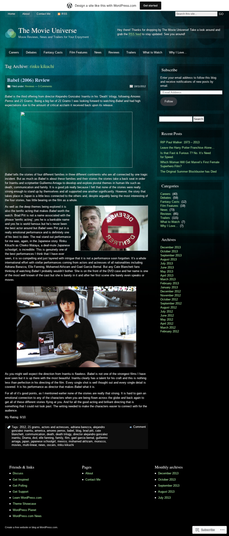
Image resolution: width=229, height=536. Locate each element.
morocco (100, 441)
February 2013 (169, 283)
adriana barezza (81, 427)
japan (25, 441)
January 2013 (169, 287)
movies (16, 445)
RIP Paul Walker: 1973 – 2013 (179, 142)
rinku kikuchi (65, 445)
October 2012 (169, 299)
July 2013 (166, 263)
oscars (51, 445)
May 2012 (166, 319)
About (26, 13)
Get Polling (20, 485)
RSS (64, 13)
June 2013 (167, 267)
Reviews (113, 52)
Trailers (131, 52)
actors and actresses (55, 427)
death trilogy (63, 434)
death (50, 434)
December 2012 (170, 291)
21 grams (34, 427)
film (67, 437)
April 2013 (166, 275)
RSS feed (135, 34)
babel (70, 430)
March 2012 (168, 327)
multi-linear (30, 445)
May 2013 (166, 271)
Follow (169, 101)
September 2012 (171, 303)
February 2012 (169, 331)
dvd (34, 437)
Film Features (78, 52)
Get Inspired (21, 479)
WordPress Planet (24, 510)
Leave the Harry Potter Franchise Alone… (187, 147)
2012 (23, 427)
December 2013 (170, 247)
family (59, 437)
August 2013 (168, 259)
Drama (26, 437)
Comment (139, 426)
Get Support (20, 491)
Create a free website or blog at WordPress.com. (31, 527)
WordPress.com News (27, 516)
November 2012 (170, 295)
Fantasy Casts (53, 52)
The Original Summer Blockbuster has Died (188, 171)
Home (11, 13)
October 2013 (169, 251)
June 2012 (167, 315)
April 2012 (166, 323)
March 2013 (168, 279)
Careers (14, 52)
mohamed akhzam (81, 441)
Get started (150, 5)
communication (35, 434)
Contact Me (44, 13)
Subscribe (169, 69)
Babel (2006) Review (28, 80)
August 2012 (168, 307)
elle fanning (46, 437)
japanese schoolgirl (43, 441)
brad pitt (88, 430)
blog (78, 430)
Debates (31, 52)
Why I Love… (178, 52)
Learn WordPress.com (27, 497)
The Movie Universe (47, 30)
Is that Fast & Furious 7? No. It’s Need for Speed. (185, 155)
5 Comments (45, 86)
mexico (62, 441)
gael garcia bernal (82, 437)
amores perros (56, 430)
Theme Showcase (24, 503)
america (40, 430)
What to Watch (152, 52)
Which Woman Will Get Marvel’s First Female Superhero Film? (189, 164)
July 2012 (166, 311)
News (98, 52)
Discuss (18, 473)
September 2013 (171, 255)
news (41, 445)
